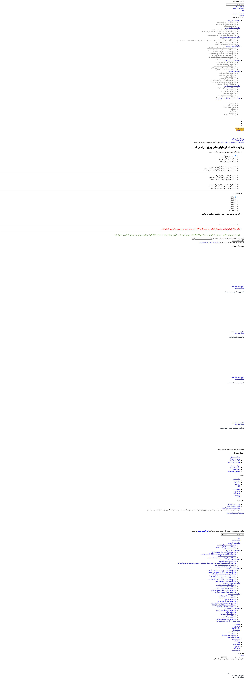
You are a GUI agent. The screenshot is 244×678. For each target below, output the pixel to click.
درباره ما (237, 484)
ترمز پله (233, 633)
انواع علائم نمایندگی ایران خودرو (226, 24)
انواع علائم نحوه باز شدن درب (227, 78)
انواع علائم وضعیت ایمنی (228, 95)
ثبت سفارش (240, 130)
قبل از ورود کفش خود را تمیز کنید (234, 292)
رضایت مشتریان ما (230, 114)
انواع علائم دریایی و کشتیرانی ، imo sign (224, 82)
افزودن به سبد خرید (238, 240)
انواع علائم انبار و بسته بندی (227, 75)
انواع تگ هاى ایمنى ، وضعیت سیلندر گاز (224, 51)
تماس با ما (237, 482)
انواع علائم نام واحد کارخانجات (226, 22)
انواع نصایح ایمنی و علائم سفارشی (225, 42)
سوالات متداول (235, 457)
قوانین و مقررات (235, 460)
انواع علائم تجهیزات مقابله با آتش (226, 97)
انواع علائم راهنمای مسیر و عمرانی (225, 66)
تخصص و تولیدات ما (234, 462)
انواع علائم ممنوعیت (230, 93)
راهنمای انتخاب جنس (229, 105)
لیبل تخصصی (232, 631)
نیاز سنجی (237, 480)
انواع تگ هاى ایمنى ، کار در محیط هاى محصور (222, 49)
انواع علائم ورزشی (230, 77)
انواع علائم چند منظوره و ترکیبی (226, 87)
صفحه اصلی (236, 479)
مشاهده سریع (239, 288)
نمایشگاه (233, 109)
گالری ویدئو (232, 113)
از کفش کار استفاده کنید (236, 337)
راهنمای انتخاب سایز (230, 107)
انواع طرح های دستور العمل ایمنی (225, 44)
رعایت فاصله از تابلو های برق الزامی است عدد (227, 238)
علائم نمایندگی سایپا (230, 26)
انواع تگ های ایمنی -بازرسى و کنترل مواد (223, 55)
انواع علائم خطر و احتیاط (228, 91)
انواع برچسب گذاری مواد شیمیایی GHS (224, 29)
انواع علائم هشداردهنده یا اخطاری (225, 69)
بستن (242, 655)
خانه (242, 142)
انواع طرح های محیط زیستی (227, 39)
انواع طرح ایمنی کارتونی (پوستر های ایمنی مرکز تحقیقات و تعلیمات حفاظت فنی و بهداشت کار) (206, 40)
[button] (238, 286)
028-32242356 (239, 128)
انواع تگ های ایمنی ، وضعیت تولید (226, 58)
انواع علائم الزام (231, 89)
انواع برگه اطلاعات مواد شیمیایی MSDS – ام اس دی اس (218, 31)
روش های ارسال (235, 459)
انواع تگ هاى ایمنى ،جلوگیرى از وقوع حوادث (222, 53)
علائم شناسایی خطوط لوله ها (227, 33)
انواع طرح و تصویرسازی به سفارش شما (223, 80)
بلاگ (239, 486)
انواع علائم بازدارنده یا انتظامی (226, 64)
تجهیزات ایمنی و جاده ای (228, 635)
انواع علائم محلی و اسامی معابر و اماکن (223, 68)
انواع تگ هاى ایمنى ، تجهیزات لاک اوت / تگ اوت (221, 48)
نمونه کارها (233, 111)
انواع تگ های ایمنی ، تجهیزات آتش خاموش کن (222, 57)
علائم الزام (224, 142)
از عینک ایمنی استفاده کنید (236, 382)
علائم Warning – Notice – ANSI (226, 84)
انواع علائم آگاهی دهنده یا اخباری (226, 62)
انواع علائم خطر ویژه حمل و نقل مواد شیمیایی (221, 35)
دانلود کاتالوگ (232, 104)
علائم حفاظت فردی (234, 142)
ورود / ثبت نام (236, 650)
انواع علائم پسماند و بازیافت (227, 73)
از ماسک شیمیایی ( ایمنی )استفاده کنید (232, 428)
